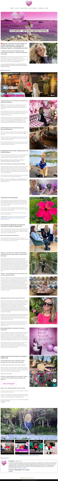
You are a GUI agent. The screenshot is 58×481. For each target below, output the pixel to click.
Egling (24, 217)
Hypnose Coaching (24, 8)
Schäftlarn (19, 217)
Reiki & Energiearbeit (33, 8)
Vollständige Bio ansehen (21, 467)
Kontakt (46, 8)
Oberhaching (5, 217)
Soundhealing (41, 8)
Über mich (17, 8)
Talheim (8, 394)
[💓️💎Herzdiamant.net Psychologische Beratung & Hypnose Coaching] (29, 4)
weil (16, 175)
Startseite (12, 8)
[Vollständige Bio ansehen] (26, 467)
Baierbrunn (12, 217)
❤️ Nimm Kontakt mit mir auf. (6, 70)
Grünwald (15, 217)
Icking (9, 217)
